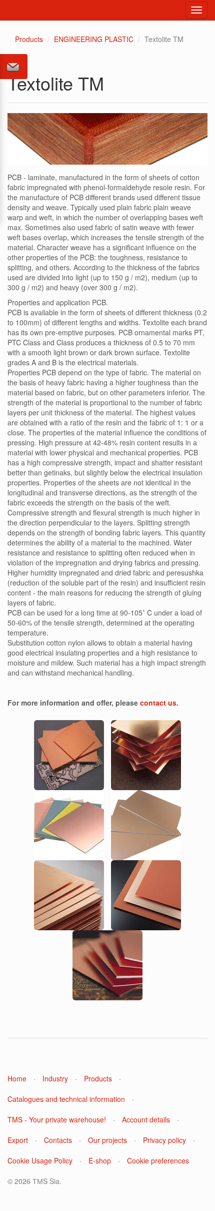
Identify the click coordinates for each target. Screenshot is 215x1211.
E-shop (99, 1160)
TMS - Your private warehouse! (57, 1119)
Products (29, 39)
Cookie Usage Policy (40, 1160)
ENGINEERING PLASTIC (94, 39)
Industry (55, 1078)
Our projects (107, 1140)
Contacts (58, 1140)
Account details (146, 1119)
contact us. (159, 703)
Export (18, 1140)
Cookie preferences (158, 1160)
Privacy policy (164, 1140)
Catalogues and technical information (66, 1099)
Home (17, 1078)
